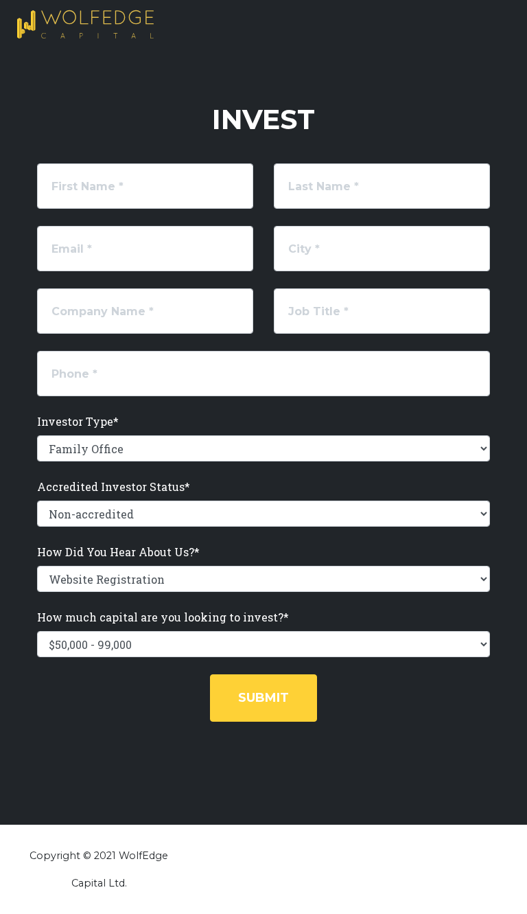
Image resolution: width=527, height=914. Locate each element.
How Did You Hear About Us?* (118, 552)
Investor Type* (78, 421)
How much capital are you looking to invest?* (163, 617)
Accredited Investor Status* (113, 486)
